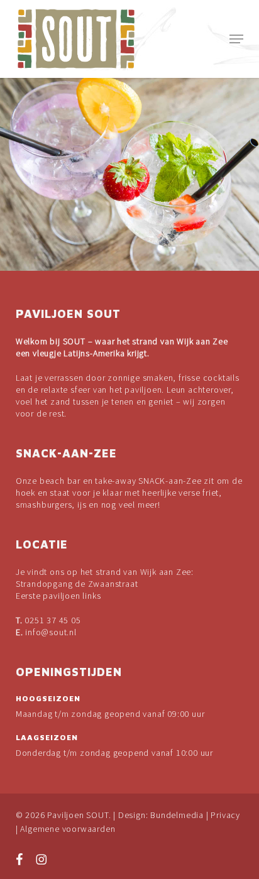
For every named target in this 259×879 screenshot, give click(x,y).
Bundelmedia (177, 815)
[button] (236, 39)
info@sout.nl (51, 632)
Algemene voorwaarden (67, 828)
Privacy (225, 815)
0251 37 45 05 (52, 620)
